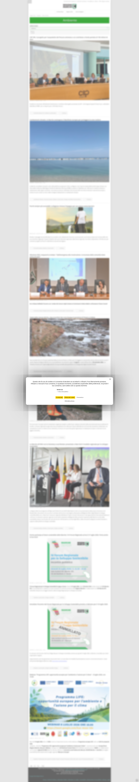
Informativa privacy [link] (69, 401)
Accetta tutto (59, 397)
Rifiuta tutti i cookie (69, 397)
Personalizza (80, 397)
